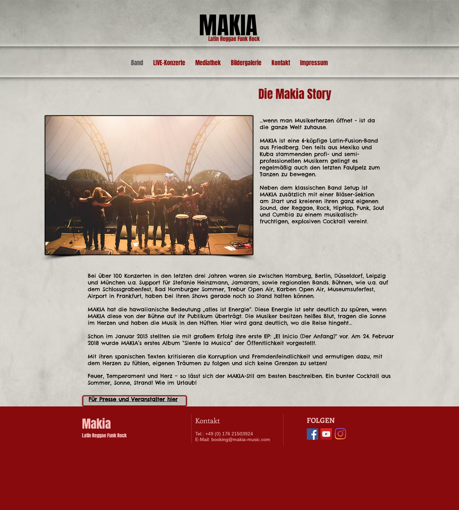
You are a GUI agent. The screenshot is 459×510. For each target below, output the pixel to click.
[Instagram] (340, 433)
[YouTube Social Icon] (326, 434)
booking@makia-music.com (240, 439)
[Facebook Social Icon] (312, 434)
